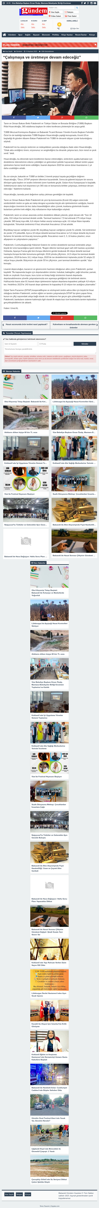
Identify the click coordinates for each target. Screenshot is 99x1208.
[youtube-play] (95, 3)
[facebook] (82, 3)
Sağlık (27, 35)
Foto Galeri (72, 16)
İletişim (70, 12)
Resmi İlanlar (81, 35)
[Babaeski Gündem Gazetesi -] (33, 11)
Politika (55, 35)
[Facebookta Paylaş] (13, 117)
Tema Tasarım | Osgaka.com (49, 1206)
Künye (92, 35)
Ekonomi (46, 35)
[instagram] (91, 3)
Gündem (12, 35)
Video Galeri (56, 16)
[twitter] (85, 3)
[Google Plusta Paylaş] (62, 117)
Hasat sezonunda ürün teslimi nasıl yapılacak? (26, 324)
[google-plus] (88, 3)
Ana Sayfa (55, 12)
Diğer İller (75, 28)
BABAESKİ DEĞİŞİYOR (35, 45)
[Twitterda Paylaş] (38, 117)
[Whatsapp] (86, 117)
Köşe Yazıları (67, 35)
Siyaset (36, 35)
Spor (20, 35)
